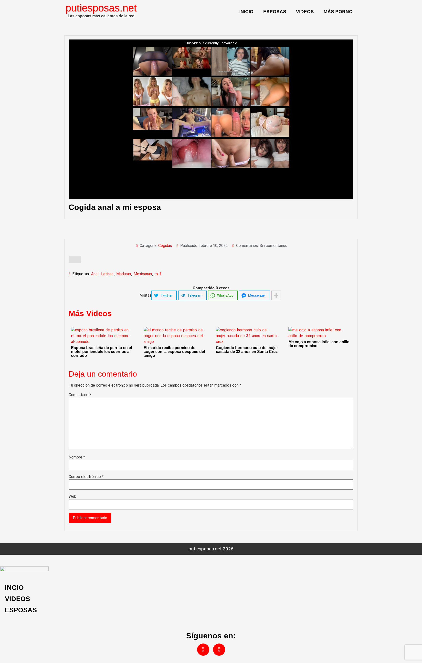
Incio (14, 587)
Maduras (123, 274)
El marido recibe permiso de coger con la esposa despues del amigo (174, 352)
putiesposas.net (101, 8)
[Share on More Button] (276, 295)
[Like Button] (75, 259)
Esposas (274, 11)
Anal (94, 274)
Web (72, 496)
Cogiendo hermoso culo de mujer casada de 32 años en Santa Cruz (247, 350)
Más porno (338, 11)
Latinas (107, 274)
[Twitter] (219, 650)
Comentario (80, 395)
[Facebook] (203, 650)
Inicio (246, 11)
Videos (305, 11)
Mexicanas (143, 274)
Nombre (77, 457)
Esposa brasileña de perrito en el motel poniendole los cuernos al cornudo (101, 352)
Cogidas (165, 245)
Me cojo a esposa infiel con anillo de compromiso (318, 344)
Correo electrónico (86, 477)
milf (158, 274)
